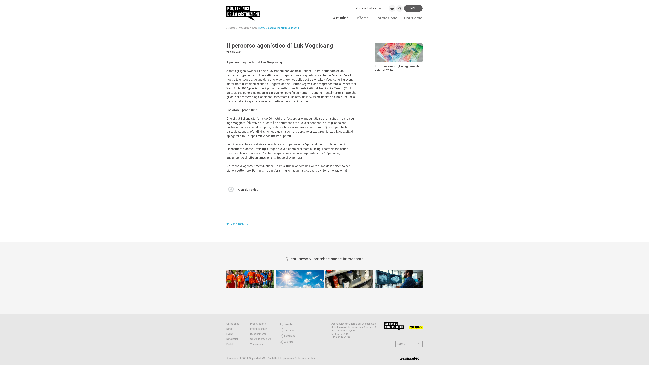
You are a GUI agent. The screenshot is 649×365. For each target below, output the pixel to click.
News (229, 328)
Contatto (361, 8)
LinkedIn (288, 324)
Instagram (289, 336)
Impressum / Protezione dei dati (297, 358)
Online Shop (232, 323)
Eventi (229, 334)
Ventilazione (257, 344)
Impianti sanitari (258, 328)
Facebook (289, 330)
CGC (244, 358)
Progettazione (258, 323)
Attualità (341, 18)
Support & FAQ (257, 358)
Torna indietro (238, 223)
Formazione (386, 18)
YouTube (288, 341)
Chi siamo (413, 18)
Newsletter (232, 339)
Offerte (362, 18)
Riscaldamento (258, 334)
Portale (230, 344)
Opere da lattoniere (260, 339)
